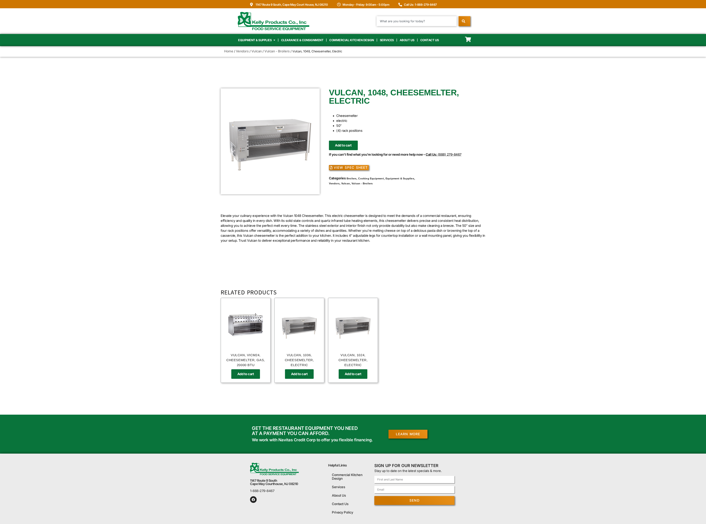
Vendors (242, 51)
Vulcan (256, 51)
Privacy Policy (342, 512)
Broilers (352, 178)
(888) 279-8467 (449, 154)
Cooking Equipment (371, 178)
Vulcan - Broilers (277, 51)
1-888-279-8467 (262, 491)
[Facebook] (253, 499)
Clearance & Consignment (302, 40)
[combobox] (417, 21)
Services (387, 40)
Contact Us (429, 40)
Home (228, 51)
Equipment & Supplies (255, 40)
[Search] (464, 21)
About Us (407, 40)
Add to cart (343, 145)
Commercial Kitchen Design (351, 40)
